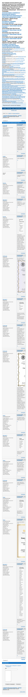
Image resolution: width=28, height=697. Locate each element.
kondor (4, 156)
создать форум (22, 691)
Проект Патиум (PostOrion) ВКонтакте (11, 86)
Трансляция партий (15, 25)
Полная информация (17, 88)
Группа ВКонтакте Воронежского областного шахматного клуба (12, 16)
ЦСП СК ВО (20, 91)
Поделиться (19, 124)
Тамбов (3, 101)
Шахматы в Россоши (17, 92)
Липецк (6, 100)
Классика (10, 54)
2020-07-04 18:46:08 (20, 325)
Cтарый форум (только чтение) (15, 97)
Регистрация (18, 67)
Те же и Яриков (20, 102)
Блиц (15, 54)
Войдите (9, 113)
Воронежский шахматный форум (10, 115)
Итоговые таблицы (8, 23)
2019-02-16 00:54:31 (20, 216)
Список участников (12, 67)
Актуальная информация (6, 64)
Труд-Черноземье (13, 93)
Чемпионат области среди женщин (8, 81)
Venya (4, 415)
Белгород (11, 100)
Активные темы (14, 110)
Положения (6, 49)
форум (18, 95)
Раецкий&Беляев (14, 102)
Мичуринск (7, 101)
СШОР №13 (10, 95)
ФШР (14, 94)
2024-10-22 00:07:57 (20, 629)
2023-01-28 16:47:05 (20, 351)
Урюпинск (19, 100)
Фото (3, 49)
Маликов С (5, 299)
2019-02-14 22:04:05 (20, 156)
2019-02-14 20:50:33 (20, 125)
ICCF (13, 95)
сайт (20, 95)
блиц (18, 82)
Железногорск (13, 101)
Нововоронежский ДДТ (6, 93)
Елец (8, 100)
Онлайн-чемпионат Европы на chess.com (13, 88)
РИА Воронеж (15, 91)
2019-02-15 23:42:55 (20, 182)
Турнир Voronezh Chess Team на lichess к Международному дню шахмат (14, 87)
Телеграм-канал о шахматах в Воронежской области (11, 13)
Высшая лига (19, 76)
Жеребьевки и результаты (20, 48)
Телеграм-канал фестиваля (10, 45)
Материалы (10, 49)
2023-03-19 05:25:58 (20, 415)
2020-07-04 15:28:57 (20, 255)
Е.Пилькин (5, 125)
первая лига (9, 84)
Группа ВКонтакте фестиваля (11, 47)
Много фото (4, 50)
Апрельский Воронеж (5, 72)
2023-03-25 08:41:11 (20, 497)
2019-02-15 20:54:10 (20, 173)
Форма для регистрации (6, 69)
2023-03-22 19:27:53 (20, 480)
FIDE (12, 94)
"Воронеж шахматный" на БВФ (15, 96)
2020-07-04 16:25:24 (20, 299)
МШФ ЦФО (17, 94)
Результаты (5, 25)
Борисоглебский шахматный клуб (8, 92)
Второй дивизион (21, 74)
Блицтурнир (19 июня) (18, 70)
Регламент (5, 44)
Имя (6, 668)
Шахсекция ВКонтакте (6, 96)
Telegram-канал (20, 56)
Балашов (22, 100)
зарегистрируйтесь (16, 113)
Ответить (23, 120)
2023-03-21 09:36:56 (20, 460)
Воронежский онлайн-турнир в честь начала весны (11, 87)
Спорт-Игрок (11, 91)
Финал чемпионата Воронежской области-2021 (10, 74)
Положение (8, 50)
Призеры (4, 27)
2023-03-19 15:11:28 (20, 435)
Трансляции (22, 58)
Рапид (13, 54)
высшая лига (4, 84)
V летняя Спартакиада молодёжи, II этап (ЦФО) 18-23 (11, 78)
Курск (10, 101)
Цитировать (23, 153)
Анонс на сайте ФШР (21, 68)
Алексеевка (15, 100)
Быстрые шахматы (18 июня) (9, 70)
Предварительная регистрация (7, 52)
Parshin (4, 183)
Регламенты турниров (9, 21)
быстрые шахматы (14, 82)
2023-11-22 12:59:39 (20, 519)
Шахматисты (4, 99)
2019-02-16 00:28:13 (20, 199)
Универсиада (12, 72)
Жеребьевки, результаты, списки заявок (9, 53)
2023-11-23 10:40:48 (20, 564)
